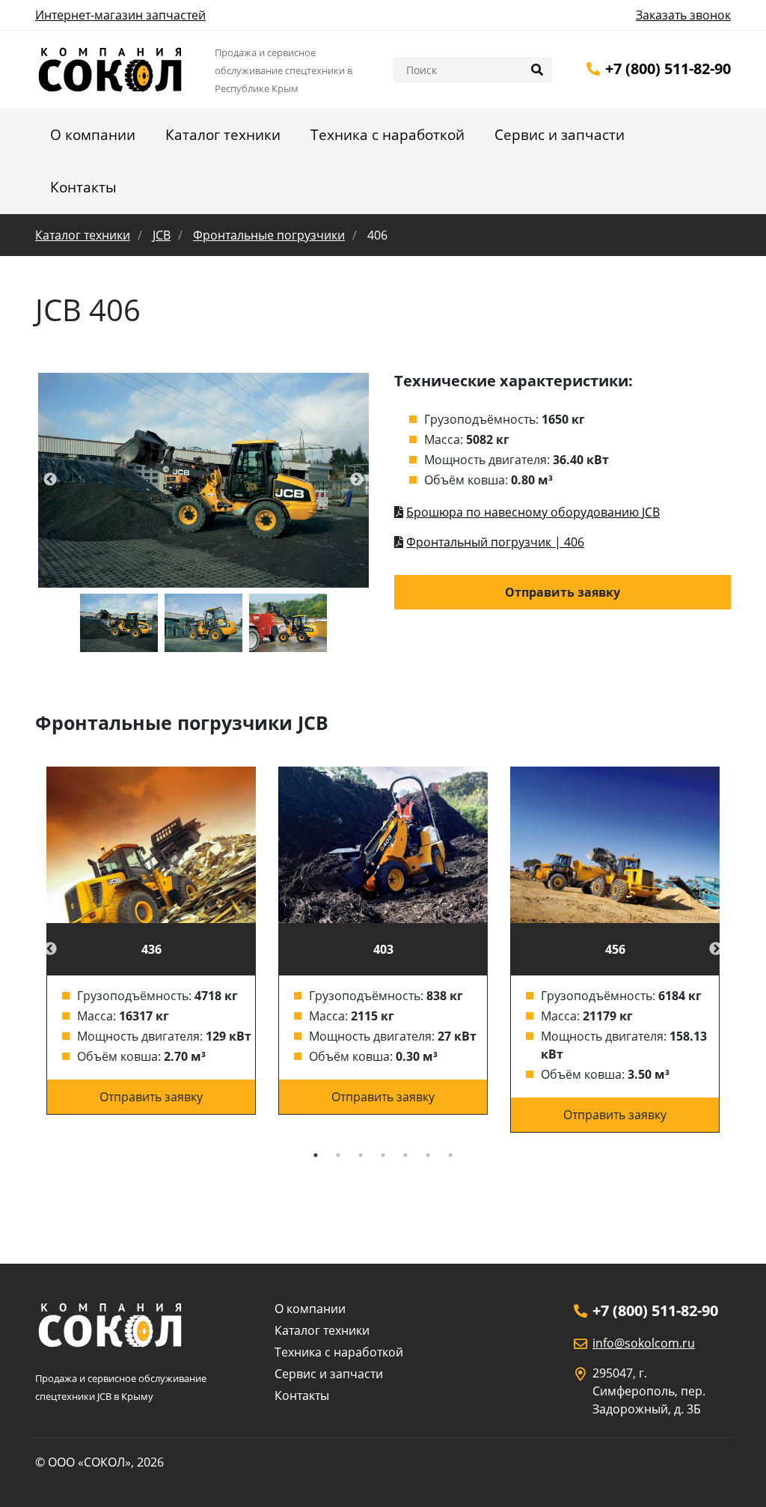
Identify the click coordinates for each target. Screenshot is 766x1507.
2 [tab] (338, 1155)
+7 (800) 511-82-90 (668, 68)
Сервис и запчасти (559, 134)
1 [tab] (315, 1155)
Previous (50, 949)
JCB (162, 235)
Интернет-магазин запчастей (120, 15)
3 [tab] (360, 1155)
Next (715, 949)
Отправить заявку (562, 592)
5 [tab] (405, 1155)
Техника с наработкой (387, 134)
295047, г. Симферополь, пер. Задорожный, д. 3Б (648, 1391)
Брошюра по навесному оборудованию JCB (533, 512)
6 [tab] (427, 1155)
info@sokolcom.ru (643, 1343)
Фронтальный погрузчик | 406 (495, 542)
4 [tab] (383, 1155)
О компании (92, 134)
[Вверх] (734, 1475)
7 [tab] (450, 1155)
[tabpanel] (151, 941)
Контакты (83, 187)
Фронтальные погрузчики (269, 235)
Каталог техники (223, 134)
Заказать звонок (683, 15)
